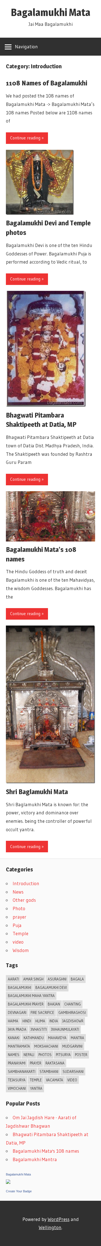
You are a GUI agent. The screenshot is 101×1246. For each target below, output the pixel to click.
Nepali (29, 1054)
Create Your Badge (19, 1191)
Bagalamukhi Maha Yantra (31, 995)
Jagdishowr (72, 1021)
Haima (13, 1021)
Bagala (77, 979)
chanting (72, 1004)
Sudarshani (73, 1071)
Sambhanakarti (21, 1071)
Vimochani (17, 1088)
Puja (17, 925)
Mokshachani (46, 1046)
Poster (81, 1054)
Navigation (26, 46)
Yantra (36, 1088)
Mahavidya (57, 1038)
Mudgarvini (72, 1046)
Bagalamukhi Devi (51, 987)
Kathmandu (34, 1038)
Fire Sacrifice (42, 1012)
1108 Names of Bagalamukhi (46, 83)
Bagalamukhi (19, 987)
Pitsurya (63, 1054)
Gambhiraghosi (72, 1012)
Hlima (40, 1021)
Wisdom (21, 950)
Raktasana (55, 1063)
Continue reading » (27, 138)
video (18, 942)
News (18, 892)
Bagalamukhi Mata (50, 12)
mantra (77, 1038)
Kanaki (13, 1038)
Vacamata (54, 1080)
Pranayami (17, 1063)
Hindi (26, 1021)
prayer (19, 917)
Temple (20, 933)
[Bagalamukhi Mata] (8, 1182)
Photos (45, 1054)
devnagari (17, 1012)
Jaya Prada (17, 1029)
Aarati (13, 979)
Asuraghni (57, 979)
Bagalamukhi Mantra (35, 1159)
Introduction (26, 883)
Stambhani (49, 1071)
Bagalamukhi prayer (25, 1004)
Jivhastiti (39, 1029)
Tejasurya (17, 1080)
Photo (19, 908)
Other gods (24, 900)
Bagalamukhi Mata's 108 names (46, 1151)
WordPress (59, 1219)
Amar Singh (33, 979)
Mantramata (19, 1046)
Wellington (50, 1227)
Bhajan (54, 1004)
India (53, 1021)
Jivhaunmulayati (65, 1029)
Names (13, 1054)
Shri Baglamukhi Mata (37, 792)
